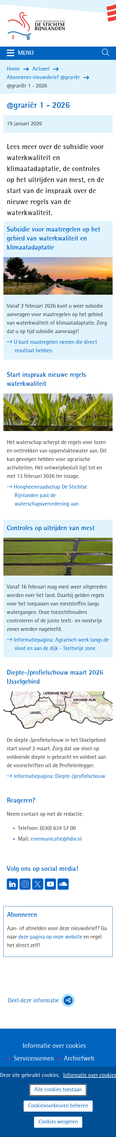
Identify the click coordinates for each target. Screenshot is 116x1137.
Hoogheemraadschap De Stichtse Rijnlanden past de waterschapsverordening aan (51, 495)
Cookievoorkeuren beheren (58, 1106)
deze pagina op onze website (50, 937)
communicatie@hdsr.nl (56, 839)
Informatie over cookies (89, 1075)
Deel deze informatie (41, 1001)
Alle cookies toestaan (58, 1090)
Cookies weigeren (58, 1122)
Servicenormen (34, 1058)
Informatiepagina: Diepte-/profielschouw (60, 776)
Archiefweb (79, 1058)
